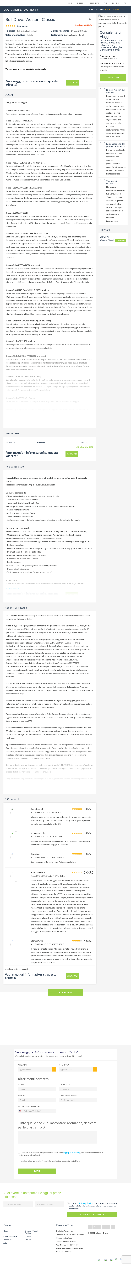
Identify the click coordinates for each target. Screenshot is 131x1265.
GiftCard (28, 1240)
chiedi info (65, 992)
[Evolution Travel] (11, 4)
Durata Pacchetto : (60, 31)
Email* (21, 1095)
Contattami (113, 77)
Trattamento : (58, 35)
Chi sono (81, 3)
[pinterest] (104, 1227)
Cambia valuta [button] (84, 447)
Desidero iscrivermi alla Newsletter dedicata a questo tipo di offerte (50, 1161)
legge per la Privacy (71, 1152)
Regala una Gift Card (84, 25)
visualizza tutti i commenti (16, 969)
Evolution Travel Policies (31, 1232)
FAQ (105, 3)
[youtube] (108, 1227)
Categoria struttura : (15, 35)
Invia (37, 1171)
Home (91, 10)
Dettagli (121, 240)
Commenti (94, 3)
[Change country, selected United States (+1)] (20, 1111)
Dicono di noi (8, 1240)
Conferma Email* (68, 1095)
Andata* (22, 1064)
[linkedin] (99, 1227)
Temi (126, 3)
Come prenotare (10, 1236)
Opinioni (28, 1236)
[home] (12, 1260)
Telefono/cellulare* (29, 1106)
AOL (5, 1243)
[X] (94, 1227)
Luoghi (115, 3)
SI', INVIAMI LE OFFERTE (92, 1214)
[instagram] (113, 1227)
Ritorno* (64, 1064)
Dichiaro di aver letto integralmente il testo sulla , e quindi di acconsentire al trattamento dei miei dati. (60, 1153)
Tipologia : (11, 31)
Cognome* (65, 1084)
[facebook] (90, 1227)
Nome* (21, 1084)
